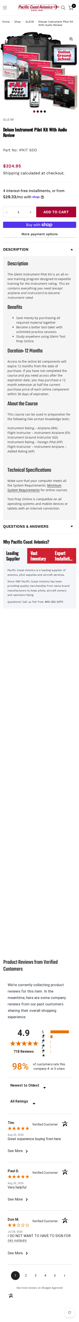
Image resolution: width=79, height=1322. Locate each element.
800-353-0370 (54, 601)
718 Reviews (27, 1051)
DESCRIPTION (16, 249)
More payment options (40, 234)
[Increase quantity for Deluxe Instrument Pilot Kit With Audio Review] (30, 212)
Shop (17, 21)
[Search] (63, 7)
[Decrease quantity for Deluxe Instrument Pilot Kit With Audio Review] (6, 212)
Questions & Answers (25, 526)
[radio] (56, 1031)
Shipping (11, 173)
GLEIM (29, 21)
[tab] (15, 556)
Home (6, 21)
